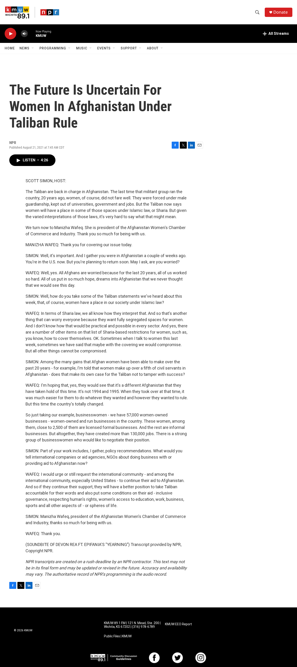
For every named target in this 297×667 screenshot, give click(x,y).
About (152, 48)
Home (10, 48)
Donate (280, 12)
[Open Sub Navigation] (33, 48)
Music (81, 48)
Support (129, 48)
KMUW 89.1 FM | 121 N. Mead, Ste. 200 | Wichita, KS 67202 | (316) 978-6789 (132, 625)
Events (104, 48)
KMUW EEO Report (178, 624)
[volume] (24, 34)
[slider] (31, 33)
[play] (10, 33)
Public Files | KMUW (118, 636)
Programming (52, 48)
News (24, 48)
